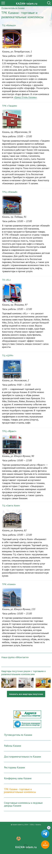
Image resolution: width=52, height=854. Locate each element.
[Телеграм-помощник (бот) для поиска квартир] (27, 727)
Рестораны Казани (14, 767)
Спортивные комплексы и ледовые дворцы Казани (23, 804)
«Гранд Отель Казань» (25, 97)
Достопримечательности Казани (22, 756)
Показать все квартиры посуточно (26, 694)
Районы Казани (12, 745)
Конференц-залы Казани (17, 778)
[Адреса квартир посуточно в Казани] (27, 717)
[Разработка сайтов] (18, 839)
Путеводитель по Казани (18, 734)
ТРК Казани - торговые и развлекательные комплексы (20, 791)
